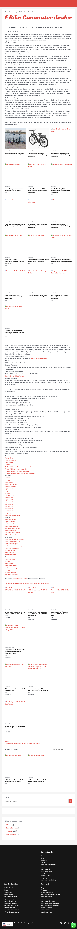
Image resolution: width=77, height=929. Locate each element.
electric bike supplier (11, 544)
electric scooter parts (12, 548)
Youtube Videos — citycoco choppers (17, 471)
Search (7, 798)
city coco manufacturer (12, 541)
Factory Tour (9, 458)
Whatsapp (44, 890)
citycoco (7, 561)
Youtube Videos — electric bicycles (16, 469)
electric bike (9, 482)
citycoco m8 (9, 500)
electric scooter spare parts (50, 905)
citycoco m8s (9, 502)
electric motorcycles (11, 526)
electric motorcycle (11, 484)
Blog (42, 888)
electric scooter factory (12, 515)
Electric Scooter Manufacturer (14, 376)
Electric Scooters (10, 460)
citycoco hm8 (9, 489)
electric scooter (10, 559)
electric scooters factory (39, 358)
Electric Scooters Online (20, 579)
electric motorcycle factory (13, 546)
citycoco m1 (9, 491)
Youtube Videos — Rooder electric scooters (19, 467)
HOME (7, 741)
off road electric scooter (12, 533)
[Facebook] (61, 923)
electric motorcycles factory (50, 903)
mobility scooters (10, 554)
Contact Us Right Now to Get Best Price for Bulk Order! (22, 743)
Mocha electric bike (10, 901)
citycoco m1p (9, 493)
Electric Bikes (9, 462)
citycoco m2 (9, 497)
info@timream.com (47, 892)
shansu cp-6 (9, 508)
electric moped (9, 552)
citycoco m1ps (9, 495)
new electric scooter (10, 896)
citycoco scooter (10, 486)
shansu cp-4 (9, 504)
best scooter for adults (12, 528)
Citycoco (7, 464)
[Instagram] (68, 923)
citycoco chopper (10, 572)
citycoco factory (10, 522)
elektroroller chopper (11, 568)
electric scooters (10, 519)
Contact (43, 862)
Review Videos (8, 894)
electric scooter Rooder (48, 865)
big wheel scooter (10, 530)
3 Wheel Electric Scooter (12, 535)
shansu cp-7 (9, 511)
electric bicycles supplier (49, 901)
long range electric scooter (13, 513)
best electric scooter (11, 574)
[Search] (70, 801)
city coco (8, 480)
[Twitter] (65, 923)
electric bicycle (45, 869)
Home (6, 12)
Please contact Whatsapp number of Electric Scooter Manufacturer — (28, 583)
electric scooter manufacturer (14, 539)
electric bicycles (10, 524)
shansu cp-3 (9, 506)
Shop (42, 858)
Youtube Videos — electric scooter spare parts (20, 473)
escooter (8, 478)
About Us (44, 860)
